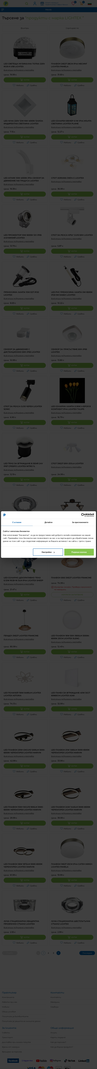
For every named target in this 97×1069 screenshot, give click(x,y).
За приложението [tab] (80, 522)
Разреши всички (79, 552)
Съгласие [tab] (16, 522)
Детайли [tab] (49, 522)
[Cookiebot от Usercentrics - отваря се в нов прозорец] (83, 515)
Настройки (47, 552)
